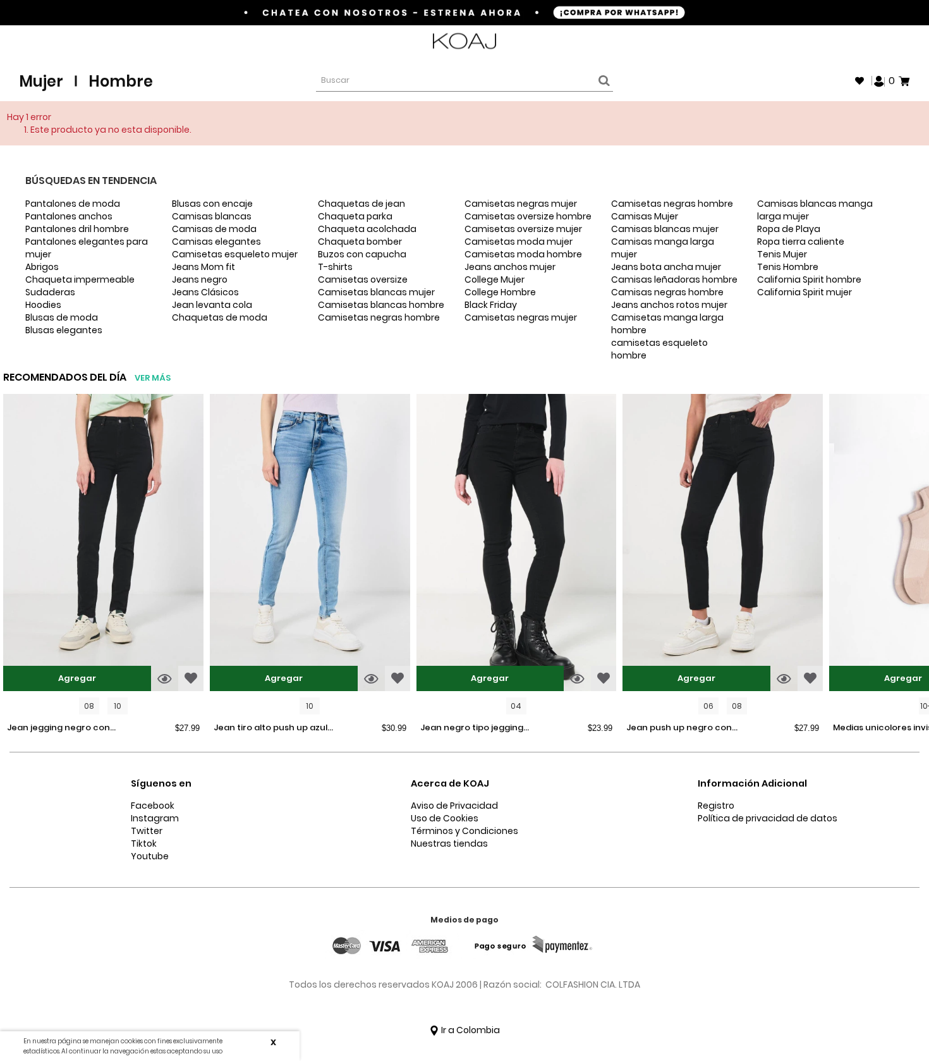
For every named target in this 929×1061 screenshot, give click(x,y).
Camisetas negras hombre (379, 317)
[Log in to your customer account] (879, 80)
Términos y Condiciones (464, 831)
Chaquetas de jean (361, 203)
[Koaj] (464, 41)
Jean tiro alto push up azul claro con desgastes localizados (270, 728)
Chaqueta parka (355, 216)
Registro (716, 805)
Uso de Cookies (444, 818)
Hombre (120, 81)
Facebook (152, 805)
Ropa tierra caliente (800, 241)
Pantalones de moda (72, 203)
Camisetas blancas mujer (376, 292)
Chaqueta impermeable (80, 279)
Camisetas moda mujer (518, 241)
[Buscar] (602, 81)
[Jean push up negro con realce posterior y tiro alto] (722, 544)
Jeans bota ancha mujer (666, 267)
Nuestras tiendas (449, 843)
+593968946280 (876, 41)
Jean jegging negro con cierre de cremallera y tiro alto (64, 728)
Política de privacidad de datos (767, 818)
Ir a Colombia (469, 1030)
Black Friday (490, 304)
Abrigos (42, 267)
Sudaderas (50, 292)
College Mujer (494, 279)
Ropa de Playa (788, 229)
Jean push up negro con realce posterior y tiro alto (683, 728)
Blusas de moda (61, 317)
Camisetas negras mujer (520, 203)
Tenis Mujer (782, 254)
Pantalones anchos (68, 216)
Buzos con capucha (362, 254)
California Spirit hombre (809, 279)
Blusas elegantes (63, 330)
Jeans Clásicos (205, 292)
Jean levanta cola (212, 304)
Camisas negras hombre (667, 292)
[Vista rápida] (164, 678)
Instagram (155, 818)
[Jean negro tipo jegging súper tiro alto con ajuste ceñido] (516, 544)
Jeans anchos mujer (510, 267)
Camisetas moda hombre (523, 254)
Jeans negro (200, 279)
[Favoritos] (859, 81)
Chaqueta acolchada (367, 229)
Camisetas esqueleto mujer (235, 254)
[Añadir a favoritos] (190, 678)
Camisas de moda (214, 229)
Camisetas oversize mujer (523, 229)
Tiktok (144, 843)
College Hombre (500, 292)
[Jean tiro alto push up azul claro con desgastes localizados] (310, 544)
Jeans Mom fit (203, 267)
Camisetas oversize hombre (528, 216)
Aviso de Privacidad (454, 805)
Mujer (41, 81)
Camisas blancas (212, 216)
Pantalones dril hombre (77, 229)
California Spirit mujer (804, 292)
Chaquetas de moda (219, 317)
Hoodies (43, 304)
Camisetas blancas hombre (381, 304)
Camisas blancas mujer (665, 229)
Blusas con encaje (212, 203)
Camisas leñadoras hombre (674, 279)
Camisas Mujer (644, 216)
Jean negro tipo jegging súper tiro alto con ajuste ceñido (475, 728)
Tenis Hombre (787, 267)
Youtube (150, 856)
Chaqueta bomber (360, 241)
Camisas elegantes (216, 241)
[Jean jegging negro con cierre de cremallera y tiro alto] (103, 544)
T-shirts (335, 267)
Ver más (153, 378)
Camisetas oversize (363, 279)
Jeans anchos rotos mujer (669, 304)
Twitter (146, 831)
